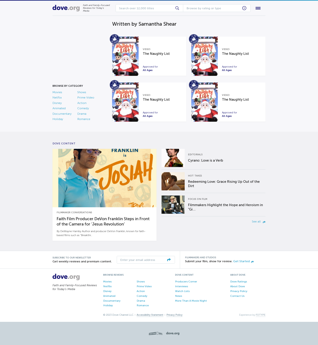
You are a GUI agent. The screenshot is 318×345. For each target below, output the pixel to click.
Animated (59, 108)
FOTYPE (260, 315)
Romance (83, 119)
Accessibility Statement (150, 315)
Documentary (62, 113)
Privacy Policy (238, 291)
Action (81, 103)
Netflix (57, 97)
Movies (57, 92)
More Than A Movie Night (191, 300)
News (178, 296)
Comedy (83, 108)
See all (257, 221)
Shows (81, 92)
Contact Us (237, 296)
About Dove (237, 286)
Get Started (241, 261)
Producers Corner (186, 281)
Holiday (58, 119)
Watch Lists (182, 291)
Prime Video (85, 97)
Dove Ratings (238, 281)
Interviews (181, 286)
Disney (57, 103)
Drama (81, 113)
